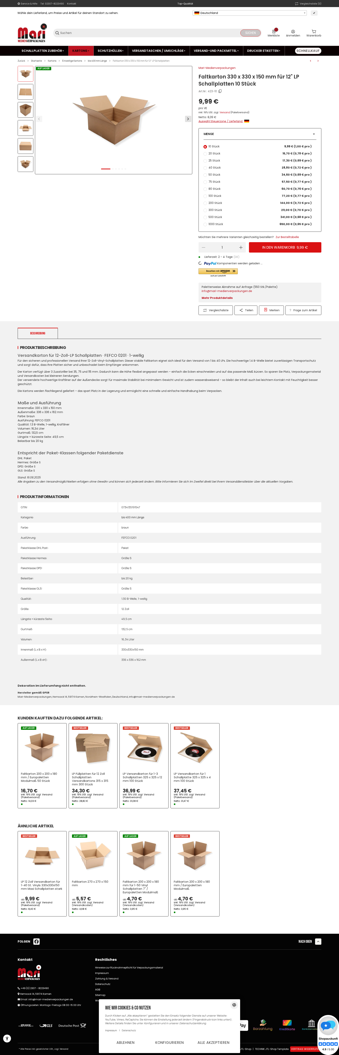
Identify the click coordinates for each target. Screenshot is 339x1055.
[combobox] (250, 13)
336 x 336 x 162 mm (133, 660)
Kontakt (71, 3)
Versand (225, 112)
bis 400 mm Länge (97, 61)
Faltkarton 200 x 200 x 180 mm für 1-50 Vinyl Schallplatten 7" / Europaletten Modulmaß (141, 887)
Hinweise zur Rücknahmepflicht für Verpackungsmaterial (129, 967)
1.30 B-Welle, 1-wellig (134, 599)
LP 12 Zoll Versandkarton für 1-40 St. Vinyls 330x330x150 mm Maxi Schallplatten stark (41, 885)
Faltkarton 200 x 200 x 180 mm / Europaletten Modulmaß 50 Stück (39, 777)
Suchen (250, 33)
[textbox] (250, 13)
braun (125, 527)
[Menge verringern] (203, 247)
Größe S (126, 558)
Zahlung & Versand (106, 978)
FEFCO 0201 (128, 537)
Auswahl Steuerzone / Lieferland (221, 121)
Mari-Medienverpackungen (217, 68)
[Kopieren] (220, 91)
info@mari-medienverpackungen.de (227, 291)
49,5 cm (126, 619)
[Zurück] (39, 119)
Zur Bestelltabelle (287, 237)
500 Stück (260, 217)
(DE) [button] (236, 257)
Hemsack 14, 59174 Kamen (35, 994)
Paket (125, 548)
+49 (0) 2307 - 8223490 (35, 988)
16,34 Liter (127, 639)
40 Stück (260, 168)
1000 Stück (260, 224)
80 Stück (260, 189)
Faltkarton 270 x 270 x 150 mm (90, 883)
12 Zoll (125, 609)
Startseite (36, 61)
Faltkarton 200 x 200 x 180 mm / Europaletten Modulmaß (192, 885)
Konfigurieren (169, 1042)
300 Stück (260, 210)
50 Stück (260, 175)
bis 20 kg (126, 578)
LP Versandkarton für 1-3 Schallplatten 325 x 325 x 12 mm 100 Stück (142, 777)
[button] (259, 134)
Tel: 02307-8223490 (52, 3)
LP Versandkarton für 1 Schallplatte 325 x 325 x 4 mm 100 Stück (192, 777)
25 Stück (260, 160)
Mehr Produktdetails (217, 298)
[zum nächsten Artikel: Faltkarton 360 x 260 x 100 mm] (318, 60)
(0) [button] (310, 3)
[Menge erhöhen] (241, 247)
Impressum (102, 973)
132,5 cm (126, 629)
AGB (97, 989)
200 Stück (260, 203)
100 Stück (260, 196)
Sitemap (100, 995)
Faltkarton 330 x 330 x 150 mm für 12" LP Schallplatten (141, 61)
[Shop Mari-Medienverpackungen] (32, 33)
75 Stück (260, 182)
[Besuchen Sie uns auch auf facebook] (36, 941)
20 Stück (260, 153)
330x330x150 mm (132, 649)
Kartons (52, 61)
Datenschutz (102, 984)
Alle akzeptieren (214, 1042)
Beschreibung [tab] (37, 333)
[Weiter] (188, 119)
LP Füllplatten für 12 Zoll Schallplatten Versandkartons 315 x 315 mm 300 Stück (90, 779)
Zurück (21, 61)
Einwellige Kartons (72, 61)
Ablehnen (126, 1042)
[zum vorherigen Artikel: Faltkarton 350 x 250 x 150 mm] (310, 60)
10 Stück (260, 146)
